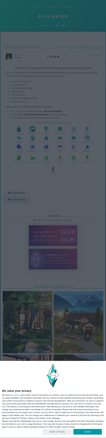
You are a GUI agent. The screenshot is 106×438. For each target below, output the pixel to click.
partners (16, 395)
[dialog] (53, 399)
